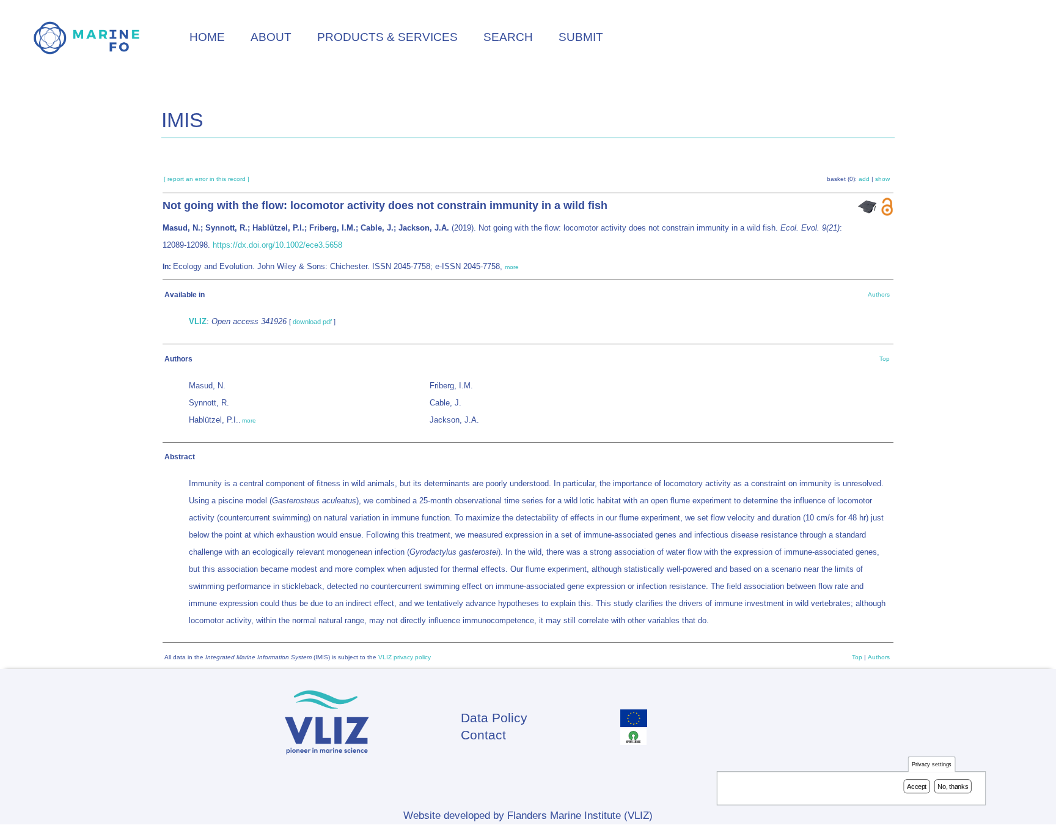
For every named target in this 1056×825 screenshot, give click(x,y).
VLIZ (198, 321)
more (512, 267)
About (271, 37)
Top (884, 358)
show (882, 179)
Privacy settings (932, 764)
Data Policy (494, 718)
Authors (879, 294)
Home (207, 37)
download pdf (312, 321)
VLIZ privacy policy (404, 657)
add (864, 179)
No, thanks (952, 786)
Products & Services (387, 37)
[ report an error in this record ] (206, 179)
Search (508, 37)
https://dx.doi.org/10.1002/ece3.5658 (277, 245)
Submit (581, 37)
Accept (916, 786)
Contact (483, 735)
